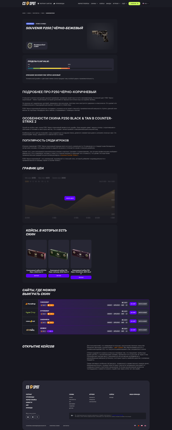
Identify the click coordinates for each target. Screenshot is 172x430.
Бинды (108, 3)
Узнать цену (70, 198)
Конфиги (92, 397)
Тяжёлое (72, 406)
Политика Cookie (55, 425)
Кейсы (102, 3)
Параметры (92, 401)
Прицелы (92, 399)
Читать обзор (143, 303)
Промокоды (60, 3)
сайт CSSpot (118, 347)
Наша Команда (135, 394)
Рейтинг (29, 394)
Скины (93, 3)
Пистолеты (72, 399)
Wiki (27, 405)
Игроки (115, 3)
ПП (70, 401)
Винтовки (72, 403)
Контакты (66, 425)
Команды (29, 408)
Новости (29, 402)
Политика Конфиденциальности (36, 425)
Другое (71, 408)
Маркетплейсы (83, 3)
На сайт (133, 303)
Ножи (71, 397)
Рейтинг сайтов (46, 3)
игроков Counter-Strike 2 (69, 155)
